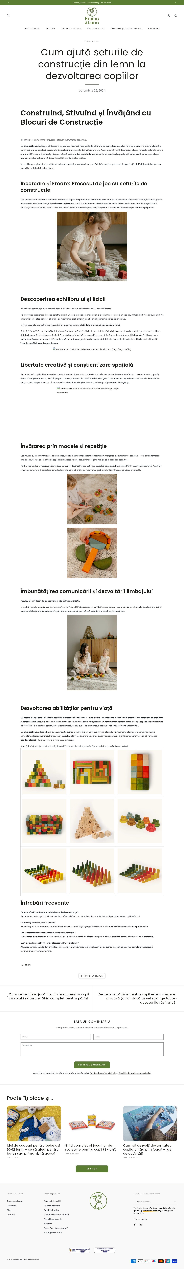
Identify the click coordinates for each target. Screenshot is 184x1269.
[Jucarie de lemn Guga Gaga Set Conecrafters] (92, 892)
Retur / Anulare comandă (56, 1228)
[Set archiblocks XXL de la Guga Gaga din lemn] (92, 349)
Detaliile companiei (53, 1219)
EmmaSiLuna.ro (19, 1259)
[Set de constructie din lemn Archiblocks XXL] (44, 842)
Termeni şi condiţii (52, 1201)
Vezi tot (92, 1169)
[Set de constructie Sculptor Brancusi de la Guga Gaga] (44, 892)
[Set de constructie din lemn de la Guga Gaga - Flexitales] (140, 842)
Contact (11, 1214)
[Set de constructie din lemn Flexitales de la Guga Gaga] (92, 523)
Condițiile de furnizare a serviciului (134, 1073)
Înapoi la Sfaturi (93, 976)
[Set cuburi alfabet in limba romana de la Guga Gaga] (92, 652)
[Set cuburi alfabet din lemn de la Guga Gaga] (92, 842)
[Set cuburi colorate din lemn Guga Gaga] (140, 793)
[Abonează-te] (175, 1202)
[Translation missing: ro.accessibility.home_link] (92, 15)
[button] (8, 15)
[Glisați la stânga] (9, 2)
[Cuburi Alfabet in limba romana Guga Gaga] (92, 246)
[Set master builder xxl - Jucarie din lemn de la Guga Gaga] (92, 793)
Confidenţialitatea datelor (56, 1214)
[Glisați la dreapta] (174, 2)
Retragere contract (53, 1232)
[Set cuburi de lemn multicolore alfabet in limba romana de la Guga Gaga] (44, 793)
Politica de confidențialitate (103, 1073)
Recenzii (48, 1223)
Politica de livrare (52, 1205)
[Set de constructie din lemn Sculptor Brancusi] (92, 410)
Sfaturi (95, 41)
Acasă (87, 41)
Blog (9, 1210)
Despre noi (12, 1205)
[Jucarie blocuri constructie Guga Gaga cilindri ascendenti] (140, 892)
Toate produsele (14, 1201)
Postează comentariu (92, 1065)
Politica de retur (51, 1210)
